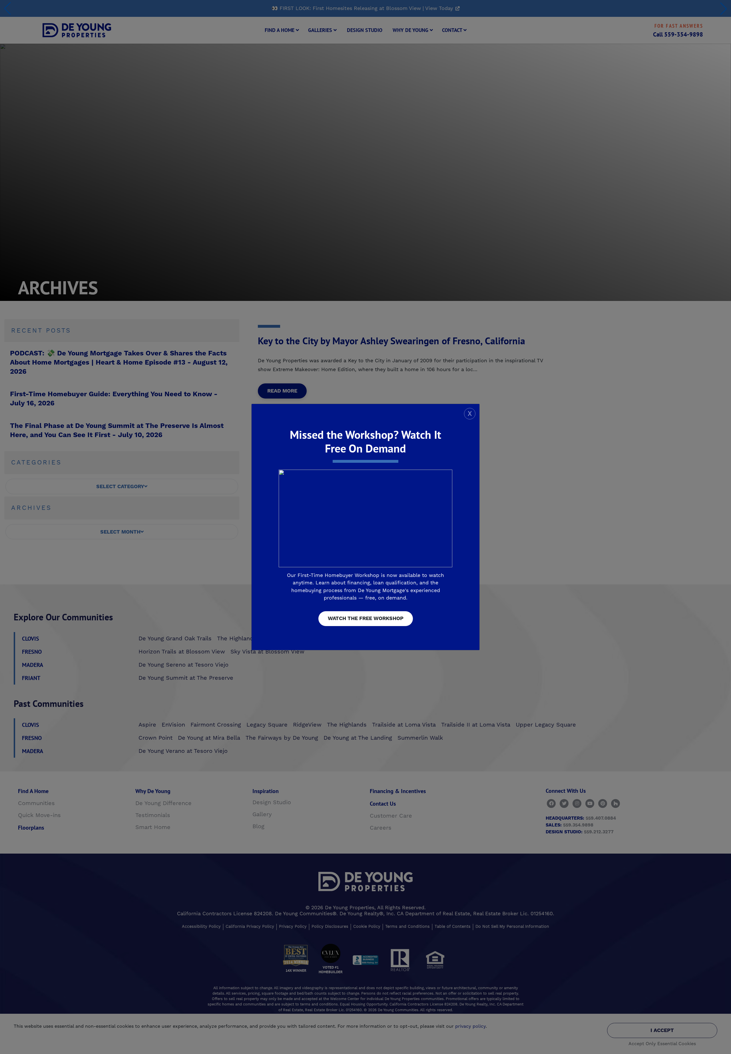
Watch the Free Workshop (365, 618)
